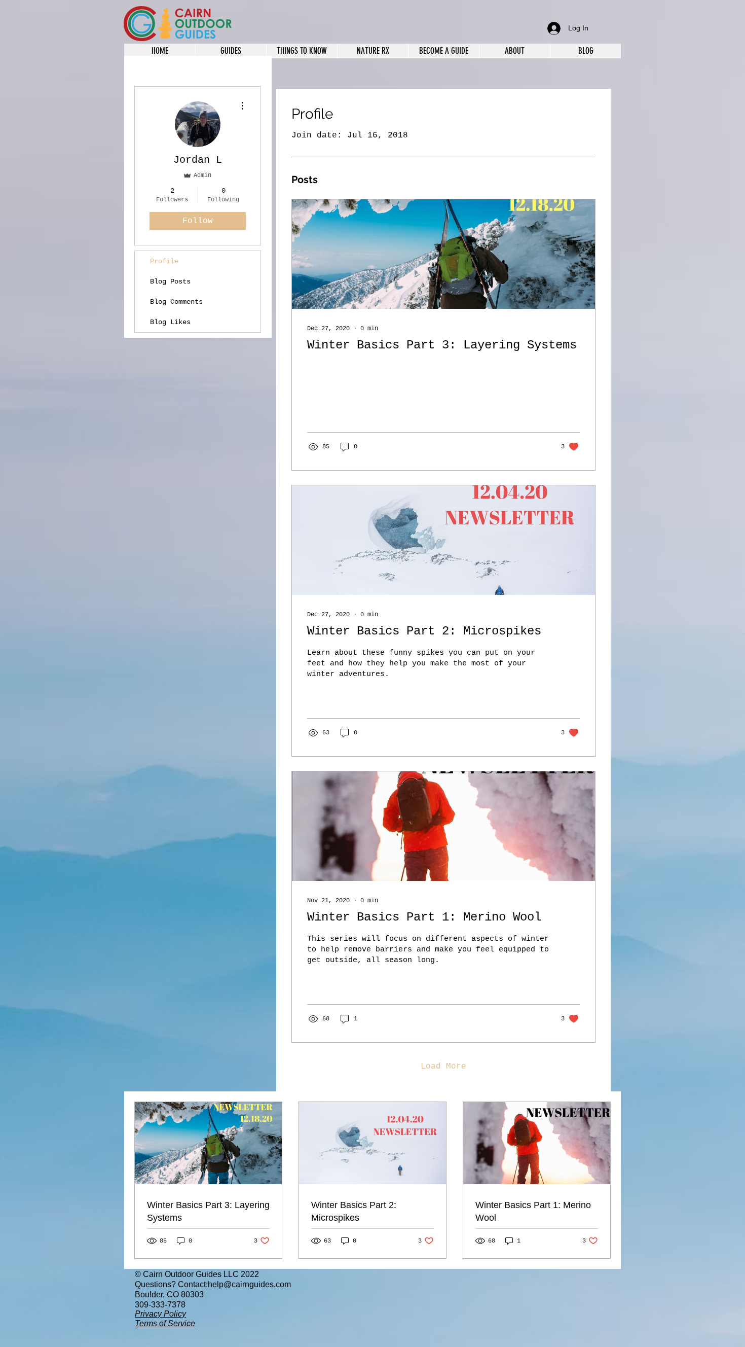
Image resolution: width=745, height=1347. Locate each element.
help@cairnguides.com (249, 1284)
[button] (514, 51)
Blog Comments (176, 302)
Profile (164, 261)
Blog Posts (170, 281)
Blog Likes (170, 322)
